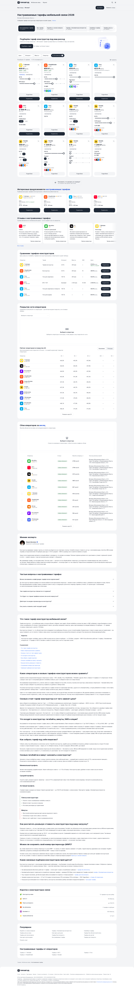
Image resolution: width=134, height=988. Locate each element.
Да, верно (100, 7)
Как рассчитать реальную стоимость (31, 663)
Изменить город (110, 7)
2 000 (21, 121)
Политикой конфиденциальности (104, 981)
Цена (20, 55)
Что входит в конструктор (28, 655)
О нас (18, 974)
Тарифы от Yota (88, 952)
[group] (67, 233)
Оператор (45, 55)
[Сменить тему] (115, 2)
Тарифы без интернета (58, 935)
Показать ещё (23, 940)
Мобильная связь (35, 2)
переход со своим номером (78, 855)
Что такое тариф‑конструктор (29, 648)
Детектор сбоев (58, 974)
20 (20, 154)
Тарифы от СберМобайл (26, 954)
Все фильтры (58, 55)
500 (71, 121)
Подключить (29, 98)
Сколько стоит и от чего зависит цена (31, 653)
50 (24, 154)
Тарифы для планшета (90, 937)
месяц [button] (42, 425)
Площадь (110, 348)
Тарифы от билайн (57, 954)
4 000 (26, 121)
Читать (54, 20)
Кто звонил (51, 974)
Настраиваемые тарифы (58, 937)
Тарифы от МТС (56, 952)
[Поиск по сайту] (112, 2)
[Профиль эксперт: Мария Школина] (22, 542)
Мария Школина (31, 542)
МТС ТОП (45, 282)
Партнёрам (29, 974)
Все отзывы (20, 245)
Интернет (28, 55)
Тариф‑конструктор (47, 265)
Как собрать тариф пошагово (29, 658)
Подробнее (29, 94)
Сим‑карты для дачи (57, 933)
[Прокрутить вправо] (114, 28)
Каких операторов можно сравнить (30, 650)
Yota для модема (47, 294)
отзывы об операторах (96, 877)
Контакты (23, 974)
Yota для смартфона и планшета (51, 288)
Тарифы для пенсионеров (27, 935)
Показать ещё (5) (67, 414)
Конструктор (46, 270)
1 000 (75, 121)
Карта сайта (66, 974)
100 (49, 164)
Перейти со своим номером (27, 930)
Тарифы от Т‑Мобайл (25, 952)
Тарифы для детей (89, 935)
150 (20, 159)
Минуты (37, 55)
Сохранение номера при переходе (30, 665)
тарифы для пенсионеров (81, 874)
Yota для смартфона (47, 276)
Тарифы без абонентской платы (92, 933)
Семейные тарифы (89, 930)
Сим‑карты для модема (26, 937)
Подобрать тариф (26, 46)
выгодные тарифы (91, 879)
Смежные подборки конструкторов (30, 668)
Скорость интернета (42, 974)
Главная (19, 962)
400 (25, 159)
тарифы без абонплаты (83, 869)
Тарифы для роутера (25, 933)
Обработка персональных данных (94, 974)
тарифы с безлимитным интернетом (103, 872)
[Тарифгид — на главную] (23, 2)
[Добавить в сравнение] (38, 65)
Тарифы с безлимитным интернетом (61, 930)
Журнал (45, 2)
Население (102, 348)
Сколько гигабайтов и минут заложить (31, 660)
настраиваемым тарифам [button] (58, 189)
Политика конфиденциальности (77, 974)
